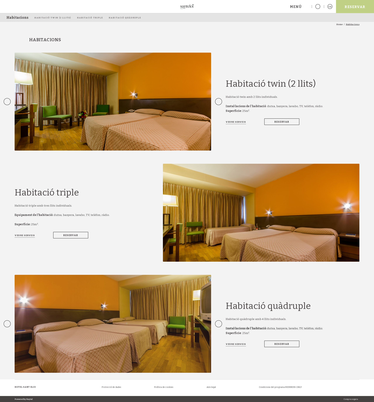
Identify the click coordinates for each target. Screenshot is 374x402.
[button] (299, 6)
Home (339, 25)
